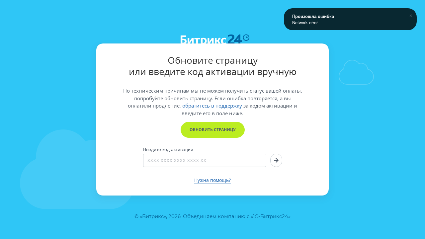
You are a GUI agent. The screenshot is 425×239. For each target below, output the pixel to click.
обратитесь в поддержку (212, 105)
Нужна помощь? (212, 180)
